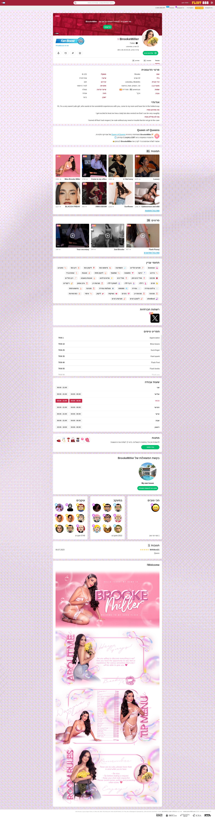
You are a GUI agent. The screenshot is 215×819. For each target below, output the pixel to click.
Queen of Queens (118, 135)
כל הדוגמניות (208, 8)
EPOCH (174, 811)
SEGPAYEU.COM (166, 811)
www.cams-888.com (189, 811)
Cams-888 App (160, 8)
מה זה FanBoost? (62, 45)
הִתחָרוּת (172, 8)
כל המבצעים (180, 8)
